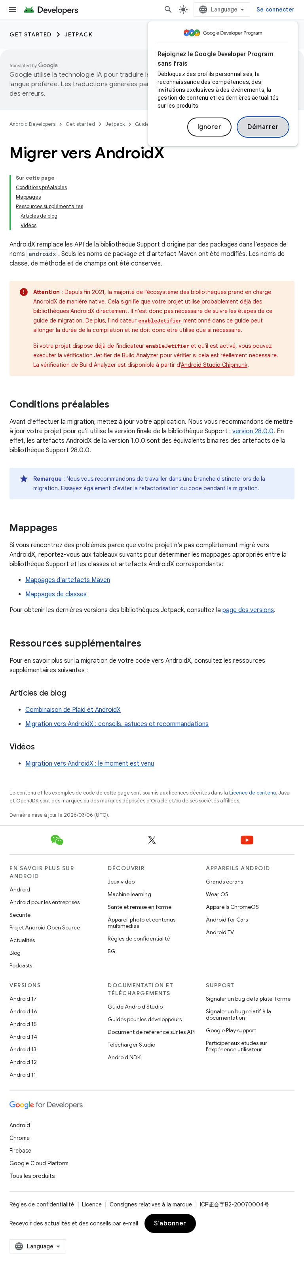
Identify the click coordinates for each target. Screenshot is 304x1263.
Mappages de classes (56, 594)
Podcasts (21, 965)
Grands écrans (224, 881)
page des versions (248, 610)
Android (20, 889)
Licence (92, 1204)
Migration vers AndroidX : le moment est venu (89, 764)
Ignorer (210, 127)
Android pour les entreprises (45, 902)
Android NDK (124, 1057)
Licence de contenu (252, 792)
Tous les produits (32, 1176)
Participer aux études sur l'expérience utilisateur (236, 1046)
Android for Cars (227, 919)
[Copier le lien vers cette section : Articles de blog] (74, 693)
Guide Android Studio (135, 1006)
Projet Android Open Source (45, 927)
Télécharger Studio (131, 1044)
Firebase (20, 1150)
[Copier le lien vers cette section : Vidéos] (43, 747)
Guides (143, 124)
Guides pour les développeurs (145, 1019)
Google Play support (231, 1030)
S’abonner (170, 1223)
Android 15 (23, 1024)
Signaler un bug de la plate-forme (248, 998)
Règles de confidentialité (139, 938)
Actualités (22, 940)
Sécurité (20, 914)
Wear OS (217, 894)
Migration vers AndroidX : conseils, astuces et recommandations (117, 724)
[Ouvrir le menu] (13, 9)
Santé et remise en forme (139, 906)
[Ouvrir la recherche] (168, 9)
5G (112, 951)
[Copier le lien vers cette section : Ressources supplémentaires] (149, 644)
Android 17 (23, 998)
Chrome (20, 1138)
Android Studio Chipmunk (214, 364)
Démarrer (263, 127)
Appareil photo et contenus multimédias (141, 922)
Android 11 (23, 1074)
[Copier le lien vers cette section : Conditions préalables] (117, 405)
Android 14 (23, 1036)
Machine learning (129, 894)
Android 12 (23, 1062)
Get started (31, 34)
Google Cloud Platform (39, 1163)
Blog (15, 952)
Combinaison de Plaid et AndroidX (73, 710)
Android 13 (23, 1049)
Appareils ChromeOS (232, 906)
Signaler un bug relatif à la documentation (238, 1014)
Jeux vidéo (121, 881)
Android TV (220, 932)
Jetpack (79, 34)
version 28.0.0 (253, 431)
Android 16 (23, 1011)
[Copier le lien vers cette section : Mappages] (65, 528)
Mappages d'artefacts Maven (67, 580)
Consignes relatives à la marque (151, 1204)
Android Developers (32, 124)
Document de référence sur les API (151, 1031)
